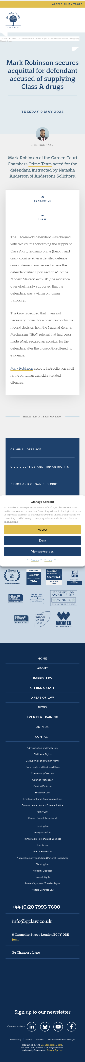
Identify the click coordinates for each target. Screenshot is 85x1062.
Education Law (42, 792)
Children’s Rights (43, 754)
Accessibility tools (67, 4)
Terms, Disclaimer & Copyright (61, 1039)
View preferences (42, 551)
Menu (75, 20)
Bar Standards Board (51, 1044)
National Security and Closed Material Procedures (42, 857)
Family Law (42, 811)
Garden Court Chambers (13, 20)
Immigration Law (42, 832)
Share (42, 219)
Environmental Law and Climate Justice (42, 805)
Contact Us (42, 201)
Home (42, 658)
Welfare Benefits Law (42, 889)
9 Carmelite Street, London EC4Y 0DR (40, 936)
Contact (42, 736)
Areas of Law (42, 697)
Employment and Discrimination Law (42, 798)
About (42, 668)
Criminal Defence (25, 449)
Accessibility (15, 1039)
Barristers (42, 678)
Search (57, 20)
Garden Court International (42, 818)
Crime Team (40, 163)
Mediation (42, 845)
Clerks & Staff (42, 688)
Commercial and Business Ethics (43, 767)
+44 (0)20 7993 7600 (66, 20)
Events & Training (42, 717)
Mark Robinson (23, 157)
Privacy (48, 560)
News (42, 707)
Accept (42, 529)
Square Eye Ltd (54, 1050)
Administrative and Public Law (42, 747)
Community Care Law (42, 773)
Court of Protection (42, 779)
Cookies (35, 560)
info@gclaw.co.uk (32, 921)
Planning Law (42, 864)
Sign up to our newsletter (42, 1012)
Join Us (42, 727)
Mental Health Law (42, 851)
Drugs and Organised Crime (35, 484)
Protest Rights (42, 877)
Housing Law (42, 825)
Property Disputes (42, 870)
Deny (42, 540)
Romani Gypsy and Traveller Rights (42, 883)
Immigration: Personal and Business (42, 838)
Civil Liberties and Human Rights (39, 466)
